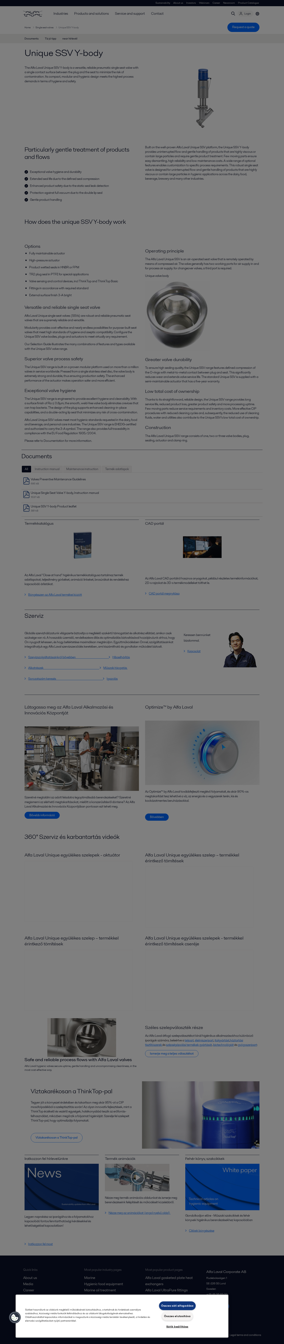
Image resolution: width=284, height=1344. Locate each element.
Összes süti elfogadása (177, 1306)
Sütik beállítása (177, 1327)
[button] (15, 1317)
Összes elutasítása (177, 1316)
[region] (122, 1316)
